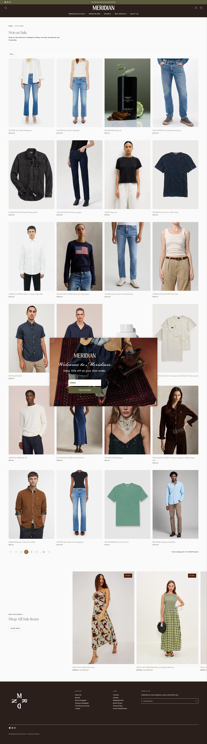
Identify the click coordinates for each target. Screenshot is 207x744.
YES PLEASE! (85, 390)
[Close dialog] (52, 340)
